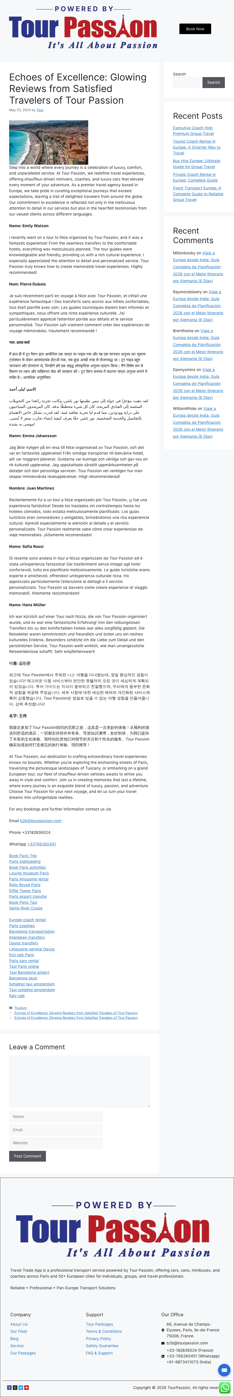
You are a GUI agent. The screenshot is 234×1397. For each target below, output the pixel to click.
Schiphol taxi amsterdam (32, 984)
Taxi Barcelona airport (29, 972)
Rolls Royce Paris (24, 885)
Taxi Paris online (24, 966)
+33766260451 (41, 844)
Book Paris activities (27, 867)
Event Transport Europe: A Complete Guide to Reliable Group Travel (198, 194)
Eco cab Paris (21, 955)
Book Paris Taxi (23, 902)
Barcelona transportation (32, 931)
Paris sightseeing (24, 861)
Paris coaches (22, 925)
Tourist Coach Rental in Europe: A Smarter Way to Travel (197, 147)
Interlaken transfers (27, 937)
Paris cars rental (24, 960)
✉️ (224, 1370)
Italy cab (17, 995)
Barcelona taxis (23, 978)
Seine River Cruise (26, 908)
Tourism (20, 1008)
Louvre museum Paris (29, 873)
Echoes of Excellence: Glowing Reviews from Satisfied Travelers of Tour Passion (76, 1013)
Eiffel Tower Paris (25, 890)
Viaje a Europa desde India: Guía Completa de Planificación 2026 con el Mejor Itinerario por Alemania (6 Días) (198, 267)
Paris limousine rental (28, 879)
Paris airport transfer (28, 896)
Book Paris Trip (23, 855)
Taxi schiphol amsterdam (32, 990)
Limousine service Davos (32, 949)
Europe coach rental (27, 920)
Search (179, 74)
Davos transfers (23, 943)
